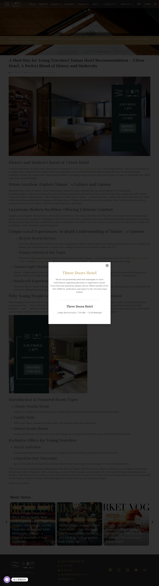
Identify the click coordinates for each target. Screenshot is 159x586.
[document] (79, 293)
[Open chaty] (7, 579)
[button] (107, 265)
